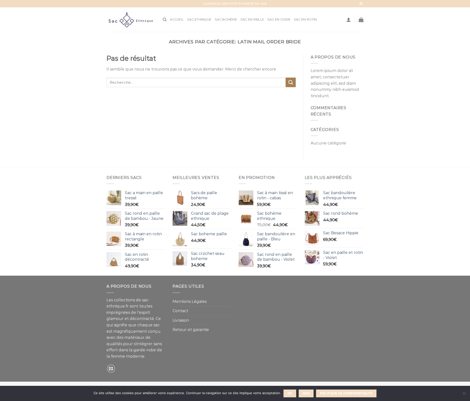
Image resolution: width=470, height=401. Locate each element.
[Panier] (361, 19)
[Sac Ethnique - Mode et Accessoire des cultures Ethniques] (130, 20)
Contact (180, 310)
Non (306, 393)
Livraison (181, 320)
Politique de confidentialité (346, 393)
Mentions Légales (190, 301)
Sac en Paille (252, 19)
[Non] (463, 395)
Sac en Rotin (305, 19)
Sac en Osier (278, 19)
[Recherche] (164, 19)
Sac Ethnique (199, 19)
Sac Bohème (226, 19)
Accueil (177, 19)
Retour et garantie (191, 329)
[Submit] (290, 82)
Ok (289, 393)
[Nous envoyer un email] (361, 3)
